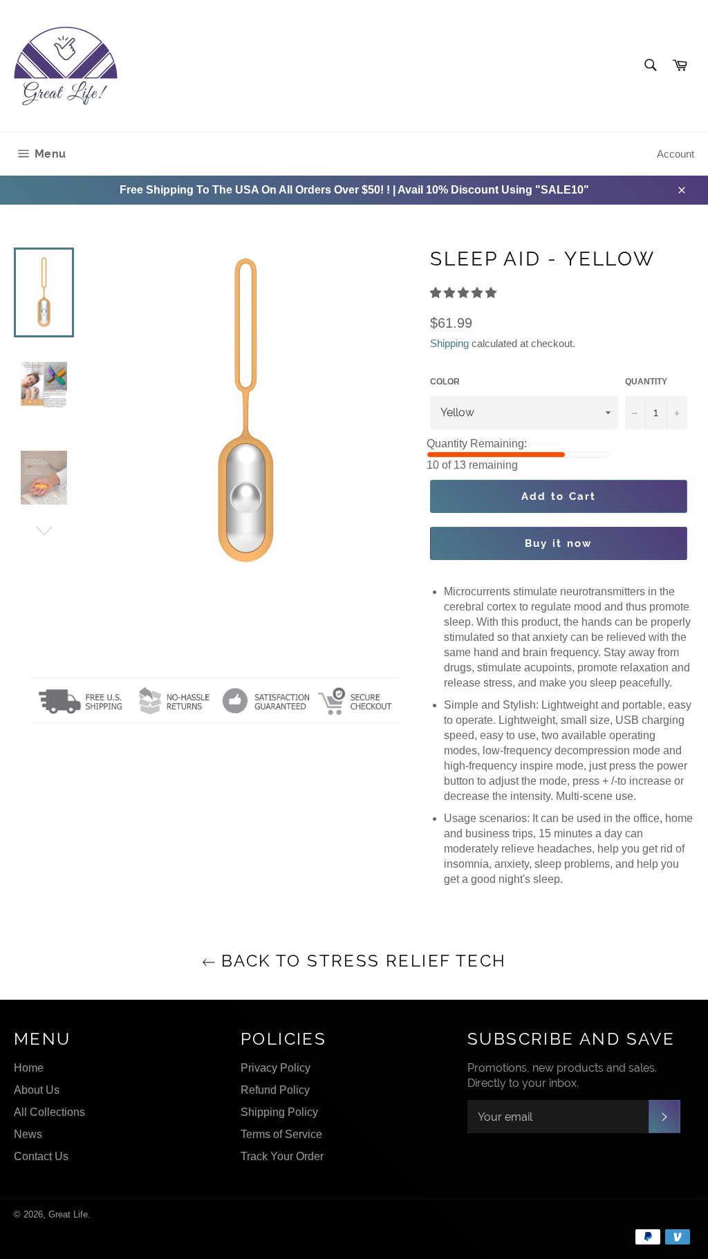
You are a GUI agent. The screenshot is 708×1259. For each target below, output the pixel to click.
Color (445, 381)
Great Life (68, 1214)
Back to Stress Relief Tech (361, 961)
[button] (464, 293)
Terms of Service (281, 1134)
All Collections (49, 1112)
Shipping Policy (279, 1112)
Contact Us (41, 1156)
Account (675, 154)
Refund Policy (275, 1090)
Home (29, 1068)
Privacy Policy (275, 1068)
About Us (36, 1090)
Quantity (646, 381)
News (28, 1134)
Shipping (449, 343)
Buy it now (559, 543)
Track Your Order (282, 1156)
